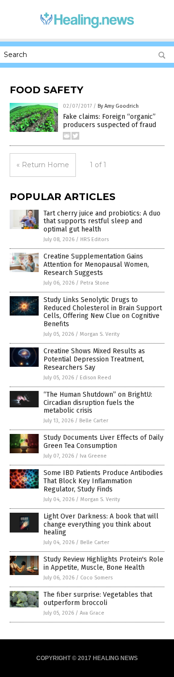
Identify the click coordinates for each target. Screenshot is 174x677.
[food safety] (87, 28)
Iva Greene (93, 456)
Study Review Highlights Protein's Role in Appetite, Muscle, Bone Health (103, 563)
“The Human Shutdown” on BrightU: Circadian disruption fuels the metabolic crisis (98, 402)
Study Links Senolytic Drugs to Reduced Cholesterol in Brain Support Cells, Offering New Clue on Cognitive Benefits (103, 312)
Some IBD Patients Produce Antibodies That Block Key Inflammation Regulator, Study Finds (103, 481)
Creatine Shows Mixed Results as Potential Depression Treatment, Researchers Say (94, 359)
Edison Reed (95, 378)
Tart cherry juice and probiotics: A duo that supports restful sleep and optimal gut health (102, 221)
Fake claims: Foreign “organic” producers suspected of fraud (109, 121)
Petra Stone (94, 283)
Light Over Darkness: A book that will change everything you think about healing (101, 524)
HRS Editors (94, 239)
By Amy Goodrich (118, 106)
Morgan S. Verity (99, 334)
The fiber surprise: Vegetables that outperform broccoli (98, 599)
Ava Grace (92, 613)
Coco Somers (96, 578)
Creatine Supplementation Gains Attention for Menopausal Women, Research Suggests (96, 264)
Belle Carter (93, 421)
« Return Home (42, 164)
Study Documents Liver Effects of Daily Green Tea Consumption (103, 441)
